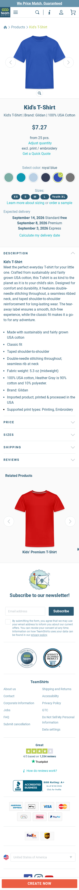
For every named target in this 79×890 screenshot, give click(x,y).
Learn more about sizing (25, 203)
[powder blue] (33, 177)
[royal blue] (58, 177)
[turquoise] (21, 177)
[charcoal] (70, 177)
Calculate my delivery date (39, 235)
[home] (5, 27)
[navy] (45, 177)
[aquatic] (9, 177)
